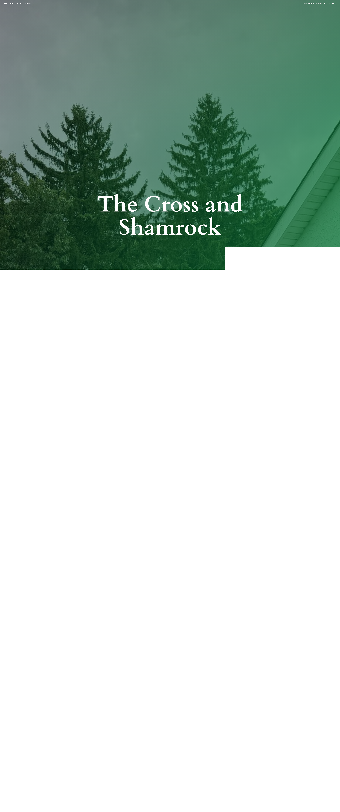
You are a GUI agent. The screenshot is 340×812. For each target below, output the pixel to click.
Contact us (28, 3)
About (12, 3)
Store (5, 3)
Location (19, 3)
